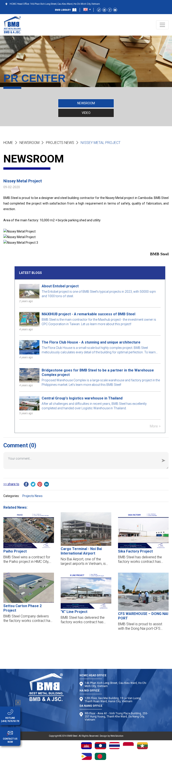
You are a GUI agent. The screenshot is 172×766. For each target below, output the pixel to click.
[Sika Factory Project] (143, 530)
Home (8, 143)
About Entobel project (60, 286)
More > (155, 426)
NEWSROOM (86, 103)
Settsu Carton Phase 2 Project (22, 608)
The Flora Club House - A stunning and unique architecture (91, 342)
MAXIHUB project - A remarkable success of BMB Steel (88, 314)
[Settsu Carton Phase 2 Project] (28, 588)
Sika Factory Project (135, 551)
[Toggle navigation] (162, 24)
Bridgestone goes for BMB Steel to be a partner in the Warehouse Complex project (98, 372)
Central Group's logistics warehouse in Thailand (82, 398)
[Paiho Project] (28, 530)
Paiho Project (15, 551)
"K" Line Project (74, 612)
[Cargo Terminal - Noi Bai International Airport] (86, 529)
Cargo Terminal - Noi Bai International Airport (81, 551)
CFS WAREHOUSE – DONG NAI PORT (143, 616)
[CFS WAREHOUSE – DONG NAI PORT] (143, 592)
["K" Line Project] (86, 591)
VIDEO (86, 113)
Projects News (60, 143)
